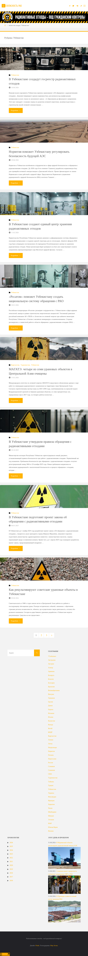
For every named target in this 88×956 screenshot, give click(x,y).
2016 (11, 880)
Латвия (50, 740)
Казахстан (51, 721)
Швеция (51, 816)
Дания (50, 705)
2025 (11, 846)
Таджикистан (25, 365)
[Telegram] (81, 6)
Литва (50, 743)
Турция (50, 785)
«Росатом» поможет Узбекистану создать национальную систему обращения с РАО (36, 298)
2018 (11, 873)
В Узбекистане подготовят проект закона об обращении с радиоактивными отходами (38, 519)
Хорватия (51, 804)
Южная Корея (53, 827)
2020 (11, 865)
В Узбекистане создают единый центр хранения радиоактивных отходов (40, 226)
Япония (50, 831)
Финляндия (52, 797)
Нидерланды (52, 747)
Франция (51, 800)
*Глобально (52, 656)
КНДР (50, 732)
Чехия (50, 808)
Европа (50, 709)
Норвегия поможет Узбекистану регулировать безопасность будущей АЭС (39, 153)
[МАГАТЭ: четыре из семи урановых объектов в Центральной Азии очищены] (44, 354)
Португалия (52, 759)
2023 (11, 854)
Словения (51, 770)
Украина (51, 793)
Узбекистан (15, 75)
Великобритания (53, 690)
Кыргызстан (15, 365)
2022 (11, 858)
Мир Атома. (54, 945)
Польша (51, 755)
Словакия (51, 766)
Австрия (51, 664)
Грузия (50, 702)
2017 (11, 877)
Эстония (51, 819)
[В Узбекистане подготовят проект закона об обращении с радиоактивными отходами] (44, 502)
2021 (11, 861)
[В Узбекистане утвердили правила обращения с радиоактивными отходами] (44, 427)
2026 (11, 842)
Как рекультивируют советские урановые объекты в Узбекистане (43, 592)
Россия (50, 762)
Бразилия (51, 686)
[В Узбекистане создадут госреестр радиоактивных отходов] (44, 64)
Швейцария (52, 812)
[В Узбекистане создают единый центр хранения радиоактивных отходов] (44, 209)
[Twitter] (73, 6)
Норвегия (51, 751)
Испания (51, 713)
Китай (50, 728)
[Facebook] (69, 6)
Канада (50, 724)
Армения (51, 671)
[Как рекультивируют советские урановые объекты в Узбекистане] (44, 575)
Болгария (51, 683)
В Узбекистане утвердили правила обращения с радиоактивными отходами (40, 444)
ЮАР (50, 823)
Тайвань (51, 781)
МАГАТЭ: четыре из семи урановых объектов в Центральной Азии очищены (40, 371)
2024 (11, 850)
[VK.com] (77, 6)
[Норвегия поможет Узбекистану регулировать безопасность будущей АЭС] (44, 137)
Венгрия (51, 694)
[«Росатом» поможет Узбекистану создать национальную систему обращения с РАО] (44, 282)
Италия (50, 717)
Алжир (50, 667)
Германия (51, 698)
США (50, 774)
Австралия (51, 660)
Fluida (37, 945)
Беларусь (51, 675)
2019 (11, 869)
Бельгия (51, 679)
